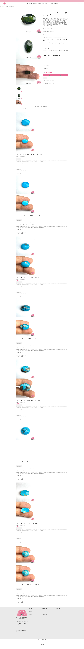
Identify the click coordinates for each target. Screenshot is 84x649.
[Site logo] (4, 3)
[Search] (75, 4)
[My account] (77, 4)
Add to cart (49, 72)
